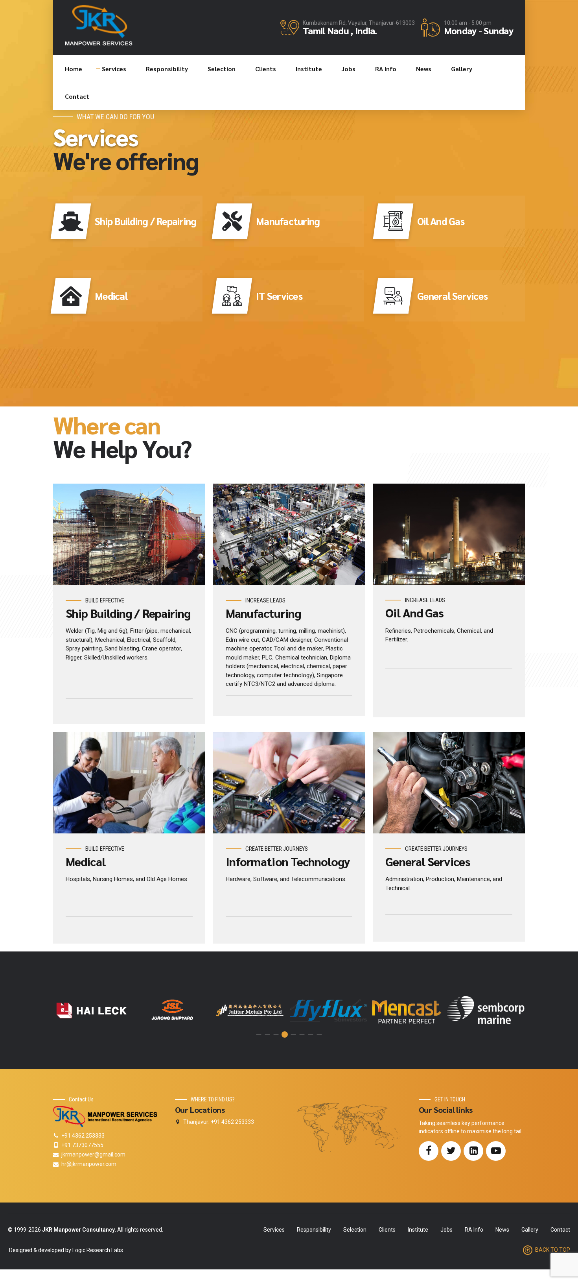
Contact (77, 96)
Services (114, 69)
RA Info (385, 69)
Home (73, 69)
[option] (92, 1010)
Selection (222, 69)
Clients (265, 69)
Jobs (348, 69)
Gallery (461, 69)
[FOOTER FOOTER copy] (106, 1116)
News (423, 69)
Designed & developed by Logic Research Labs (65, 1250)
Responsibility (167, 69)
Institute (309, 69)
